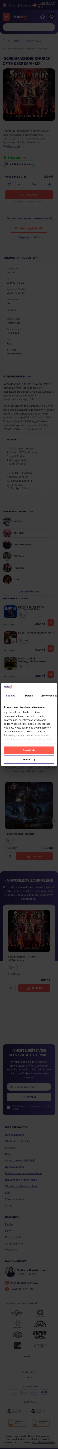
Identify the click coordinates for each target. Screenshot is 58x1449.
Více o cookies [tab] (49, 695)
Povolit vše (29, 750)
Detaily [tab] (29, 695)
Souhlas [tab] (10, 695)
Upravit (27, 759)
